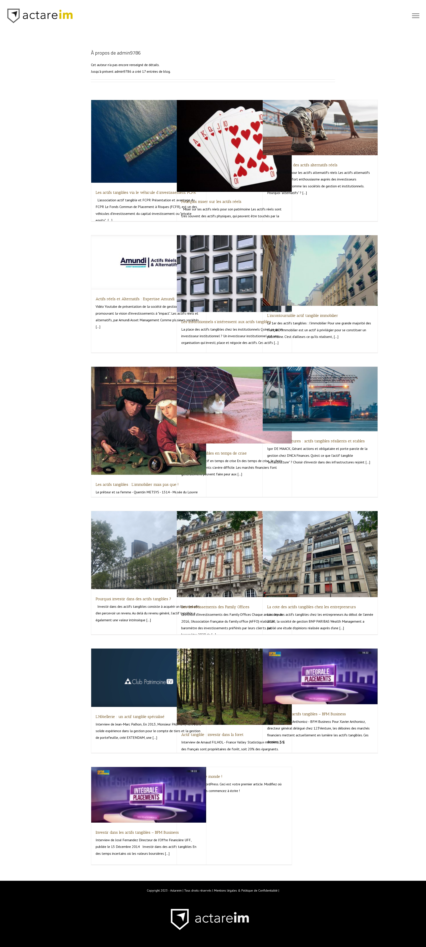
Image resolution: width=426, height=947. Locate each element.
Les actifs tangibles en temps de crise (214, 453)
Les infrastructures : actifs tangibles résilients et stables (316, 441)
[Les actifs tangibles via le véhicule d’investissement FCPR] (148, 141)
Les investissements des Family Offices (215, 606)
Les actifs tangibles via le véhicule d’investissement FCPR (146, 192)
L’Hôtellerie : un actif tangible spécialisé (130, 716)
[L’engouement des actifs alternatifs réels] (320, 127)
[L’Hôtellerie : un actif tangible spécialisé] (148, 678)
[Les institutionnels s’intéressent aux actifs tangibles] (234, 273)
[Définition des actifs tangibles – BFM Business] (320, 676)
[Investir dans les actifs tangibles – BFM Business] (148, 795)
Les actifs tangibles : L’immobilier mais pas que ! (137, 484)
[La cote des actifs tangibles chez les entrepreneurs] (320, 554)
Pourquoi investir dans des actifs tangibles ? (133, 598)
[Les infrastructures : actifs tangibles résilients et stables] (320, 399)
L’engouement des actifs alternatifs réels (302, 165)
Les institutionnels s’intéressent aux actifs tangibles (226, 321)
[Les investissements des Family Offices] (234, 554)
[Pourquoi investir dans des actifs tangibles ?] (148, 550)
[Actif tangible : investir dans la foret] (234, 687)
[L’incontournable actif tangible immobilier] (320, 270)
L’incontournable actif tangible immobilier (302, 315)
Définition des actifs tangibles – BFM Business (306, 714)
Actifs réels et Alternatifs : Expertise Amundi (135, 298)
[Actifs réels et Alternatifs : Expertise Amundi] (148, 262)
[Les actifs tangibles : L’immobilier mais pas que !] (148, 421)
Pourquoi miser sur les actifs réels (211, 201)
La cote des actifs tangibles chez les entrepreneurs (311, 606)
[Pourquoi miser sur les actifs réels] (234, 146)
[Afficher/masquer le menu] (415, 16)
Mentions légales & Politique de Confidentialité (246, 890)
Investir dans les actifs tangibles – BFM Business (137, 832)
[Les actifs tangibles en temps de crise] (234, 405)
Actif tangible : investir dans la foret (212, 734)
